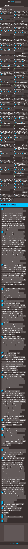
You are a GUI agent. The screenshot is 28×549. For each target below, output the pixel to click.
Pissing (6, 437)
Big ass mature (24, 177)
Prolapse (13, 439)
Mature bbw (4, 405)
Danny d (10, 91)
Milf (13, 391)
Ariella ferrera (5, 225)
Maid (3, 397)
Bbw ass (4, 252)
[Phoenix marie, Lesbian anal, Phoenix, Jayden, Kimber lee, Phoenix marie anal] (21, 164)
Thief (3, 498)
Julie (9, 45)
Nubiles (3, 426)
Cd (16, 271)
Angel (10, 225)
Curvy (3, 273)
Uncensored (11, 502)
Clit (24, 279)
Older (15, 432)
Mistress (19, 412)
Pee (22, 439)
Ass (15, 209)
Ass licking (10, 217)
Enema (18, 301)
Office (20, 428)
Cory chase (4, 275)
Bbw (5, 231)
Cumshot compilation (6, 277)
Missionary (9, 403)
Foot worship (15, 311)
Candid (21, 275)
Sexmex (21, 464)
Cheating (9, 269)
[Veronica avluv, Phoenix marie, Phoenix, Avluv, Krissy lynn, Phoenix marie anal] (21, 137)
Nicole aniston (22, 420)
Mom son (17, 391)
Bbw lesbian (4, 263)
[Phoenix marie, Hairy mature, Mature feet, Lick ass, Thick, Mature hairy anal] (7, 195)
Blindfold (20, 263)
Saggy (8, 466)
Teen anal (7, 493)
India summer (5, 355)
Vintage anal (13, 506)
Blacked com (22, 259)
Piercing (14, 443)
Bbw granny (4, 248)
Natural (20, 424)
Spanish (24, 483)
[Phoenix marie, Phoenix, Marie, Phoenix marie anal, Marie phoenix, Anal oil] (7, 117)
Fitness (12, 317)
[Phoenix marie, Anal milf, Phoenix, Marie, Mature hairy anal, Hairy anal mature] (7, 69)
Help (14, 344)
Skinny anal (14, 475)
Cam (3, 282)
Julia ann (23, 357)
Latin (3, 380)
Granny (5, 324)
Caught (3, 271)
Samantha (13, 481)
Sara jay (8, 462)
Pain (22, 437)
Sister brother (5, 483)
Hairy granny (4, 347)
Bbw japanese (15, 256)
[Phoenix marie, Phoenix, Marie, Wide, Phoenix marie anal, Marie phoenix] (7, 99)
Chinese (11, 265)
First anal (25, 95)
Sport (22, 470)
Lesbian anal (19, 387)
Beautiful (10, 248)
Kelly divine (4, 45)
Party (20, 435)
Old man (16, 428)
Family (5, 305)
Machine (15, 405)
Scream (9, 487)
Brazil (3, 259)
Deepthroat (20, 292)
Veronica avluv (18, 137)
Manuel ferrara (19, 70)
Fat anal (4, 315)
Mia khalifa (13, 397)
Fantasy (21, 319)
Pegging (18, 439)
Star (19, 477)
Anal (5, 209)
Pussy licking (9, 443)
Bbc (23, 231)
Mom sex (20, 403)
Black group (19, 254)
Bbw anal (16, 234)
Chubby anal (4, 279)
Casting (20, 265)
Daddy (13, 288)
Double (17, 181)
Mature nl (11, 395)
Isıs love (10, 169)
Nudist (3, 422)
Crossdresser (19, 269)
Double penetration (6, 292)
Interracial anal (12, 355)
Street (9, 475)
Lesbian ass (21, 382)
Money (18, 397)
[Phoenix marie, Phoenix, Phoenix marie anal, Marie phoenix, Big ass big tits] (21, 40)
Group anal (20, 330)
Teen (5, 491)
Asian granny (17, 219)
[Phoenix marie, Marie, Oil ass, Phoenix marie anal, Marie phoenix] (21, 132)
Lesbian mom (14, 378)
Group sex (23, 332)
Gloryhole (10, 328)
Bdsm (9, 231)
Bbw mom (14, 238)
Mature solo (10, 399)
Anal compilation (10, 221)
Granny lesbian (5, 330)
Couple (8, 271)
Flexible (23, 315)
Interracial (10, 353)
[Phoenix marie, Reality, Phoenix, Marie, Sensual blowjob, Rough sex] (21, 99)
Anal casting (14, 229)
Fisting (14, 305)
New (11, 424)
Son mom (4, 477)
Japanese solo (13, 368)
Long (14, 385)
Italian (18, 353)
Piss (24, 435)
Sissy (13, 462)
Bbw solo (9, 244)
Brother (9, 240)
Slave (13, 473)
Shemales (17, 489)
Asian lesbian (21, 227)
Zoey (5, 520)
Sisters (23, 479)
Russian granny (17, 452)
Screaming (4, 487)
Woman (19, 508)
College (17, 275)
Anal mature (4, 215)
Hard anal (16, 347)
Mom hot (11, 416)
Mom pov (9, 401)
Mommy (16, 395)
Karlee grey (22, 374)
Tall (11, 495)
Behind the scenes (21, 250)
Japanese (6, 357)
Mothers (4, 418)
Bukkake (22, 242)
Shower (13, 464)
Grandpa (22, 326)
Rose (23, 122)
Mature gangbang (13, 410)
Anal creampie (12, 213)
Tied (23, 493)
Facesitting (17, 309)
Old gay (11, 432)
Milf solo (4, 403)
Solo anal (11, 483)
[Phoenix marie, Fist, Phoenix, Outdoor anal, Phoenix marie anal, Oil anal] (21, 169)
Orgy (24, 428)
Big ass (13, 231)
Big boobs (4, 240)
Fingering (7, 317)
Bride (25, 240)
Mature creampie (17, 407)
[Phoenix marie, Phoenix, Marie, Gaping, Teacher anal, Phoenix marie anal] (7, 145)
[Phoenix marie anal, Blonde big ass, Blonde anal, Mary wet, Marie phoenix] (7, 122)
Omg (10, 2)
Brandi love (14, 236)
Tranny (12, 493)
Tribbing (7, 495)
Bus (17, 231)
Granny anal (19, 324)
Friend (8, 315)
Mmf (19, 405)
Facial (19, 315)
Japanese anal (5, 359)
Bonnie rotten (9, 254)
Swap (18, 466)
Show (12, 489)
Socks (3, 485)
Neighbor (15, 424)
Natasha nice (15, 422)
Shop (3, 481)
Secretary (13, 470)
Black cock (17, 261)
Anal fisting (16, 217)
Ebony (11, 301)
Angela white (5, 213)
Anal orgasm (15, 223)
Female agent (14, 315)
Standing (21, 485)
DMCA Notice (17, 546)
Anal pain (20, 215)
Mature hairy (15, 418)
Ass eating (15, 215)
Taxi (6, 498)
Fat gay (21, 317)
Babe (22, 244)
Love (8, 378)
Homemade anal (12, 338)
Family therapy (5, 322)
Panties (3, 439)
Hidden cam (20, 342)
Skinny (18, 458)
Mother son (22, 401)
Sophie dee (9, 468)
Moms (23, 397)
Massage (11, 393)
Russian (5, 450)
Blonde (3, 244)
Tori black (16, 495)
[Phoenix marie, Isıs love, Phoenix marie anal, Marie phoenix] (7, 169)
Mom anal (11, 19)
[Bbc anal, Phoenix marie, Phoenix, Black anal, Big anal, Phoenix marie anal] (21, 141)
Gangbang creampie (6, 334)
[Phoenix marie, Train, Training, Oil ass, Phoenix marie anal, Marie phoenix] (7, 49)
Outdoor (4, 430)
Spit (13, 487)
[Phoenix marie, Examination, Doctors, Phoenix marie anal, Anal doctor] (7, 81)
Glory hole (4, 332)
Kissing (20, 372)
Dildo (13, 290)
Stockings (13, 466)
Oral (8, 430)
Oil (9, 428)
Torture (14, 498)
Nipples (21, 422)
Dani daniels (14, 292)
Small (9, 473)
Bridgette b (9, 252)
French (8, 309)
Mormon (4, 414)
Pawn (3, 448)
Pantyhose (12, 435)
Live (17, 385)
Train (10, 49)
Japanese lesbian (21, 359)
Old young (22, 430)
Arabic (20, 221)
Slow (9, 489)
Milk (7, 395)
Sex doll (22, 489)
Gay (9, 324)
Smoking (18, 470)
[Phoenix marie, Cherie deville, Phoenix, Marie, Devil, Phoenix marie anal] (7, 24)
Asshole (9, 229)
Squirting (4, 466)
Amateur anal (19, 213)
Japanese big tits (5, 364)
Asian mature (22, 217)
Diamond (4, 299)
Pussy (18, 437)
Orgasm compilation (14, 430)
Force (3, 307)
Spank (21, 466)
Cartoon (14, 267)
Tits (24, 495)
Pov (3, 437)
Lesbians (4, 378)
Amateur (11, 211)
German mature (13, 330)
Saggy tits (4, 470)
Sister (5, 458)
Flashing (4, 311)
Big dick (19, 248)
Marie (24, 12)
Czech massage (22, 271)
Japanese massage (6, 361)
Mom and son (5, 393)
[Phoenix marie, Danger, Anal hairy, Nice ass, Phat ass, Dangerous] (21, 56)
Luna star (13, 387)
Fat (24, 305)
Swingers (4, 468)
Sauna (22, 468)
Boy (19, 236)
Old (12, 428)
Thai (3, 493)
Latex (20, 376)
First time (12, 313)
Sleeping (22, 458)
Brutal (8, 246)
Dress (24, 294)
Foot (17, 118)
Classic (13, 269)
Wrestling (13, 510)
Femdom (8, 307)
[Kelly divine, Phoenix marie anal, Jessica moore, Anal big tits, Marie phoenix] (7, 103)
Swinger (9, 460)
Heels (22, 340)
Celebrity (24, 267)
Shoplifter (8, 481)
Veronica (7, 506)
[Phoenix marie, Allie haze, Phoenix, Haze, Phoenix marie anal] (7, 108)
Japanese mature (13, 359)
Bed (19, 238)
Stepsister (22, 473)
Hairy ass (22, 347)
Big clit (13, 242)
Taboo (13, 491)
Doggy (8, 294)
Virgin (17, 504)
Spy (8, 470)
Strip (19, 475)
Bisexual (16, 246)
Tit (6, 500)
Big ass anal (21, 246)
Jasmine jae (12, 364)
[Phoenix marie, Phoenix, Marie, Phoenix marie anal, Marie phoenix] (7, 73)
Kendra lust (15, 372)
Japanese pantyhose (6, 370)
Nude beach (8, 422)
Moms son (9, 418)
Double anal (13, 294)
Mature (9, 391)
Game (17, 326)
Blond (14, 254)
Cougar (15, 284)
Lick (6, 380)
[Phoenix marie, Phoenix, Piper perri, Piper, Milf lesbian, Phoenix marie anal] (21, 153)
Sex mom (4, 475)
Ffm (21, 305)
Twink (3, 500)
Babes (10, 250)
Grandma (9, 326)
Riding (10, 454)
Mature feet (13, 412)
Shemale (10, 458)
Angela (23, 219)
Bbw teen (4, 261)
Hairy (5, 336)
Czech (10, 267)
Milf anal (10, 191)
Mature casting (5, 410)
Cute (17, 279)
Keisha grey (4, 374)
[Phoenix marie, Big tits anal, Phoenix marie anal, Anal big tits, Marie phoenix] (21, 157)
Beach (3, 234)
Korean (5, 372)
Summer (18, 479)
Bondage (8, 236)
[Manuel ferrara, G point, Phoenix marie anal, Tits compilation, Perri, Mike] (21, 69)
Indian (5, 353)
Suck (8, 479)
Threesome (17, 493)
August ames (5, 227)
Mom (5, 391)
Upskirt (5, 502)
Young (5, 516)
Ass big (10, 227)
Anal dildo (22, 223)
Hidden (9, 336)
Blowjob (4, 238)
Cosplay (3, 269)
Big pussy (14, 244)
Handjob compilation (18, 349)
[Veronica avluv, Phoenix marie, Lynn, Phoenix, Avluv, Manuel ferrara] (7, 153)
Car (11, 273)
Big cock (9, 238)
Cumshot (13, 271)
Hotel (18, 340)
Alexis (10, 215)
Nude (17, 420)
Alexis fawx (17, 211)
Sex (22, 460)
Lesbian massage (20, 380)
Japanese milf (12, 366)
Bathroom (20, 240)
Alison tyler (22, 225)
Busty (15, 248)
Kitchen (10, 372)
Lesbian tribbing (12, 380)
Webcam (9, 508)
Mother (16, 393)
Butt (13, 259)
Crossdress (23, 273)
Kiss (25, 372)
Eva (14, 301)
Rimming (4, 452)
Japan (11, 357)
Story (6, 473)
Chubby (19, 267)
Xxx (5, 514)
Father (12, 307)
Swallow (22, 475)
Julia (7, 366)
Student (17, 473)
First (3, 317)
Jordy (10, 13)
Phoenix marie (4, 13)
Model (10, 407)
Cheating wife (8, 282)
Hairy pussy (7, 342)
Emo (22, 301)
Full (24, 307)
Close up (8, 273)
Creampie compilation (17, 277)
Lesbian (5, 376)
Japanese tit (14, 370)
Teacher (22, 491)
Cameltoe (4, 284)
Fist (24, 169)
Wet (10, 86)
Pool (16, 441)
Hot (3, 342)
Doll (3, 297)
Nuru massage (5, 424)
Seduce (16, 483)
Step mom (14, 460)
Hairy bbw (11, 347)
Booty (14, 250)
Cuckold (16, 265)
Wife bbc (14, 508)
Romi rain (15, 454)
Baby (22, 238)
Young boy (20, 516)
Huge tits (18, 344)
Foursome (9, 311)
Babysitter (22, 256)
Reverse (4, 456)
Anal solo (9, 223)
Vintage (13, 504)
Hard (18, 338)
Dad (5, 288)
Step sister (15, 477)
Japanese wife (20, 364)
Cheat (21, 279)
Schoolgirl (4, 489)
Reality (24, 100)
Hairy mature (14, 342)
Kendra (16, 374)
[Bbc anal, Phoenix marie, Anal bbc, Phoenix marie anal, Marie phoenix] (21, 36)
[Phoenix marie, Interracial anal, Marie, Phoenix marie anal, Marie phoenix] (7, 60)
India (3, 95)
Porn (3, 441)
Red (8, 456)
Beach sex (11, 41)
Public (16, 435)
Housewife (10, 349)
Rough (10, 450)
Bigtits (24, 263)
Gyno (15, 328)
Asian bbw (4, 217)
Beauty (3, 256)
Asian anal (23, 211)
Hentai (18, 336)
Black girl (14, 240)
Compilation (4, 267)
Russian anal (4, 454)
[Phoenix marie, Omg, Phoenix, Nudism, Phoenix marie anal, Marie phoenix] (7, 161)
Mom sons (17, 414)
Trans (18, 491)
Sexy (18, 481)
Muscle (10, 405)
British (9, 242)
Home (14, 340)
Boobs (17, 242)
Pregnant (6, 435)
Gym (6, 328)
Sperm (23, 477)
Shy (12, 485)
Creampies (23, 172)
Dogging (19, 294)
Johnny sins (21, 361)
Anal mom (4, 219)
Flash (21, 313)
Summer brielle (16, 468)
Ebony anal (8, 303)
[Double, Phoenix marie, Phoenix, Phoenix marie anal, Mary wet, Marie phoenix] (21, 180)
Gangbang (14, 324)
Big (12, 234)
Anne (3, 211)
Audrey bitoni (10, 219)
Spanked (17, 487)
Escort (24, 25)
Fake (21, 311)
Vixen (3, 506)
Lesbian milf (20, 378)
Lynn (3, 385)
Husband (4, 344)
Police (12, 441)
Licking (11, 382)
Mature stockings (5, 412)
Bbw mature (8, 259)
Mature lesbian (16, 401)
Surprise (4, 479)
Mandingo (4, 399)
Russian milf (12, 456)
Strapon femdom (18, 462)
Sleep (14, 458)
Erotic (3, 303)
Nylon (9, 420)
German (4, 326)
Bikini (14, 252)
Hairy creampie (5, 351)
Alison (16, 221)
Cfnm (24, 269)
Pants (7, 448)
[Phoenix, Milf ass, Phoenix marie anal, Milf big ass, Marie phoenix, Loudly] (21, 44)
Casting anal (10, 284)
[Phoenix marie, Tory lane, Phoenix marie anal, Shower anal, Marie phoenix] (21, 76)
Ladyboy (11, 376)
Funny (3, 319)
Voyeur (21, 504)
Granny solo (20, 328)
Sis (2, 473)
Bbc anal (17, 36)
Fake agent (12, 319)
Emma (13, 303)
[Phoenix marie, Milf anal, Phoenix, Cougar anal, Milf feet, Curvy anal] (7, 191)
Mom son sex (22, 410)
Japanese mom (16, 357)
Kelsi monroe (11, 374)
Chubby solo (21, 284)
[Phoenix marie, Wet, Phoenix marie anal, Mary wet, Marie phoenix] (7, 85)
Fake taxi (17, 313)
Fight (7, 319)
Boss (12, 246)
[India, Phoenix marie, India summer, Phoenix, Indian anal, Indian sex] (7, 95)
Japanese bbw (14, 361)
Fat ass (16, 317)
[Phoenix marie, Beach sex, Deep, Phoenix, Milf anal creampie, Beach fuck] (7, 40)
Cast (3, 286)
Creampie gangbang (17, 282)
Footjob (20, 307)
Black (20, 231)
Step (17, 464)
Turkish (9, 491)
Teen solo (19, 498)
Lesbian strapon (5, 382)
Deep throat (22, 297)
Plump (3, 443)
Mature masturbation (19, 416)
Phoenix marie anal (5, 54)
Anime (7, 211)
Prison (23, 441)
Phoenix (10, 30)
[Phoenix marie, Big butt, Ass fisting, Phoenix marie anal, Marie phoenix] (7, 36)
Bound (15, 263)
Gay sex (18, 332)
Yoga (9, 516)
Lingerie (24, 104)
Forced (9, 305)
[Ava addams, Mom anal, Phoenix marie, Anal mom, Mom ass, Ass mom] (7, 19)
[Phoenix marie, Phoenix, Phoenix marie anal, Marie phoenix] (7, 126)
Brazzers (8, 234)
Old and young (5, 432)
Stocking (8, 464)
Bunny (17, 259)
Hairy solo (9, 344)
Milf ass (22, 45)
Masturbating (5, 416)
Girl (3, 328)
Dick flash (8, 290)
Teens (20, 495)
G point (25, 70)
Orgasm (6, 428)
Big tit (3, 254)
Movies (21, 395)
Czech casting (17, 273)
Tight (10, 498)
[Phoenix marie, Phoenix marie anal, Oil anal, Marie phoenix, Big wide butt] (21, 91)
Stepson (9, 477)
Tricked (10, 500)
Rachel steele (10, 452)
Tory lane (25, 77)
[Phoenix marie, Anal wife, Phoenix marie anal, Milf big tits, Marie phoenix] (7, 173)
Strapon (24, 61)
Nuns (5, 420)
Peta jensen (20, 443)
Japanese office (5, 368)
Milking (14, 403)
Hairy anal (23, 338)
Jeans (3, 366)
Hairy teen (4, 349)
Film (21, 309)
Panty (3, 445)
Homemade (4, 338)
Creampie (6, 265)
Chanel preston (12, 279)
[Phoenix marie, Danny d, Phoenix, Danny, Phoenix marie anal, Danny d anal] (7, 91)
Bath (18, 244)
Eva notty (6, 301)
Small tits (8, 485)
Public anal (8, 445)
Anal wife (11, 173)
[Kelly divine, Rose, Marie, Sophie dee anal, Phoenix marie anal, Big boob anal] (21, 122)
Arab (8, 209)
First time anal (5, 313)
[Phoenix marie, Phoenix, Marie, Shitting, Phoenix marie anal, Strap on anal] (21, 65)
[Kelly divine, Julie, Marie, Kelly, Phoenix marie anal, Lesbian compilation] (7, 44)
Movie (3, 395)
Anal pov (4, 229)
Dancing (16, 297)
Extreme (18, 303)
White (8, 510)
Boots (21, 252)
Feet (18, 305)
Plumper (8, 439)
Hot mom (9, 340)
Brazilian (10, 263)
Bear (18, 252)
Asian (12, 209)
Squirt (19, 460)
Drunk (22, 288)
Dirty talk (12, 297)
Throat (14, 500)
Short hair (16, 485)
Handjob (14, 336)
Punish (19, 441)
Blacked (21, 234)
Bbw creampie (11, 261)
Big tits (3, 236)
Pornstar (7, 441)
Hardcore (4, 340)
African (3, 221)
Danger (24, 57)
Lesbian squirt (8, 385)
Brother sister (5, 250)
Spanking (4, 460)
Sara (20, 483)
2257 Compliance (11, 546)
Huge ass (23, 344)
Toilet (3, 495)
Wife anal (4, 510)
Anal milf (10, 70)
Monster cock (10, 414)
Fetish (17, 319)
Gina (13, 334)
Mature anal (21, 393)
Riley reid (23, 450)
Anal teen (4, 223)
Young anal (4, 518)
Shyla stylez (12, 479)
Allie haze (11, 108)
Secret (22, 487)
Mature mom (5, 407)
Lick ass (3, 389)
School (3, 464)
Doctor (8, 288)
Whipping (19, 510)
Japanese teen (19, 366)
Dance (3, 290)
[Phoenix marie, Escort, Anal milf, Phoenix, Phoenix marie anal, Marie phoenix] (21, 24)
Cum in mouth (11, 275)
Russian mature (16, 450)
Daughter (18, 288)
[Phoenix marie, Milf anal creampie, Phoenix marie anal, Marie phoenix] (21, 148)
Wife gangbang (5, 512)
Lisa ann (15, 376)
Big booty (4, 242)
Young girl (14, 516)
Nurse (13, 420)
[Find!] (22, 5)
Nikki (24, 184)
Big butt (10, 36)
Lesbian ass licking (6, 387)
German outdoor (11, 332)
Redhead (20, 454)
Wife (5, 508)
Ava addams (4, 19)
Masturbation (22, 399)
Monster (4, 401)
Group (13, 326)
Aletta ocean (15, 225)
